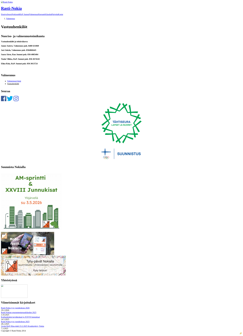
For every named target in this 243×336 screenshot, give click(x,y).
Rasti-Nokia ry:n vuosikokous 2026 (15, 308)
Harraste (41, 14)
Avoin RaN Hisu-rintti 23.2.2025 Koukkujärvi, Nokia (22, 326)
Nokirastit (15, 14)
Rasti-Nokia (11, 8)
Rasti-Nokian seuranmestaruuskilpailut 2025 (18, 312)
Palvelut (55, 14)
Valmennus (33, 14)
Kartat (60, 14)
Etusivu (4, 14)
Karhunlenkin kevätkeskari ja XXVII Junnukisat (20, 317)
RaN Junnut (24, 14)
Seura (9, 14)
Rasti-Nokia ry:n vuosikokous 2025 (15, 322)
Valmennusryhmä (14, 81)
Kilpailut (48, 14)
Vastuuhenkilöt (13, 84)
